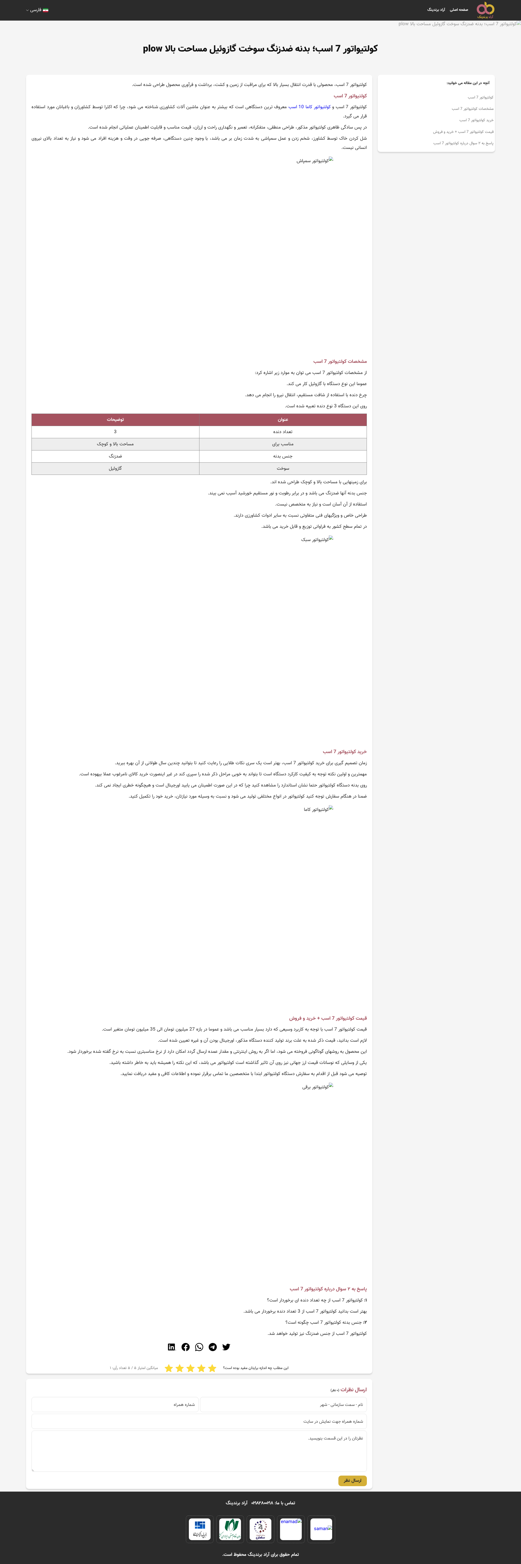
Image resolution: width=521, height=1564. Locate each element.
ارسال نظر (352, 1480)
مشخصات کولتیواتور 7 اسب (473, 109)
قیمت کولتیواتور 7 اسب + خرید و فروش (463, 132)
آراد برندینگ (436, 10)
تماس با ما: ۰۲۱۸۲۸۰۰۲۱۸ (273, 1503)
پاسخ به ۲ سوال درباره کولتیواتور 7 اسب (463, 143)
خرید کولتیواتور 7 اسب (476, 120)
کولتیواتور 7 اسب (481, 98)
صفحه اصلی (459, 10)
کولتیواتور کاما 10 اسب (309, 107)
